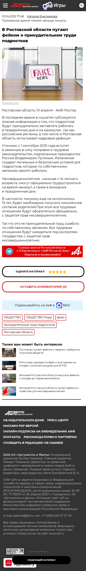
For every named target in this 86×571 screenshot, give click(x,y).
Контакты (11, 437)
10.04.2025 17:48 (13, 16)
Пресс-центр (57, 420)
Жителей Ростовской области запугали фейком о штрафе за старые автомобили (49, 377)
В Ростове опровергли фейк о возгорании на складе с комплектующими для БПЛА (47, 364)
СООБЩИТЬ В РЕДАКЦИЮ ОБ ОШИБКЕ (33, 443)
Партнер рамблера (37, 551)
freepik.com (10, 103)
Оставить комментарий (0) (43, 287)
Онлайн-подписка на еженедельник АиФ (39, 431)
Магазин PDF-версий (20, 426)
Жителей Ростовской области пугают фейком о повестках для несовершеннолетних (49, 389)
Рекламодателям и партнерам (50, 437)
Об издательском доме (23, 420)
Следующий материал (41, 560)
